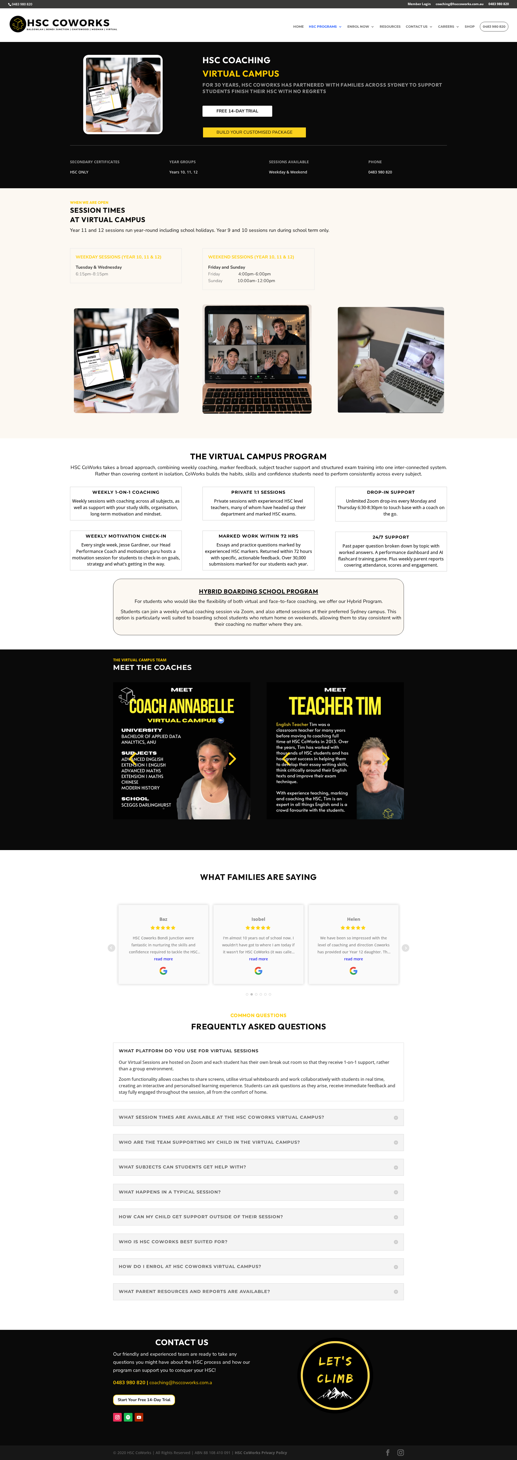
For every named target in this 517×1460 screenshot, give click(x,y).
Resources (390, 27)
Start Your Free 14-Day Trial (144, 1399)
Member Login (419, 4)
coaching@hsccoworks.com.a (180, 1382)
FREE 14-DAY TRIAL (237, 111)
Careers (446, 27)
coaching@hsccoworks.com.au (460, 4)
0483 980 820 (498, 4)
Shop (470, 27)
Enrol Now (358, 27)
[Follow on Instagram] (117, 1417)
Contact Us (417, 27)
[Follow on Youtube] (139, 1417)
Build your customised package (254, 132)
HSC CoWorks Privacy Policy (261, 1452)
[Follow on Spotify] (128, 1417)
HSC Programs (323, 27)
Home (298, 27)
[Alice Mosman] (335, 817)
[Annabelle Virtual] (181, 817)
